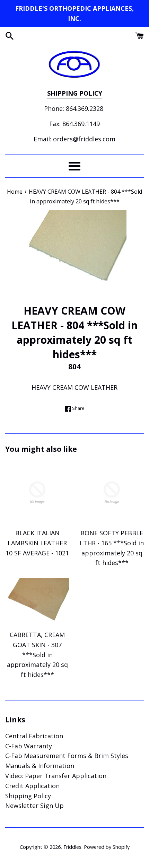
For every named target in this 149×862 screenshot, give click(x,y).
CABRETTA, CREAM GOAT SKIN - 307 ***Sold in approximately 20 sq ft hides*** (37, 655)
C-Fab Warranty (28, 746)
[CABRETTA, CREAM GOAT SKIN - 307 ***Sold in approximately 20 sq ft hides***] (37, 602)
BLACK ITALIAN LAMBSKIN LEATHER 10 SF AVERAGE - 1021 (37, 543)
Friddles (72, 847)
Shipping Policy (28, 796)
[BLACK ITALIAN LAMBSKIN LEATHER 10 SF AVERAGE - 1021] (37, 492)
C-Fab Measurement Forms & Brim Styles (66, 755)
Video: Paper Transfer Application (55, 776)
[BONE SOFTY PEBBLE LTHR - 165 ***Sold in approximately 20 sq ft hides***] (112, 492)
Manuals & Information (39, 766)
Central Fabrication (34, 736)
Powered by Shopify (107, 847)
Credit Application (32, 786)
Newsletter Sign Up (34, 805)
